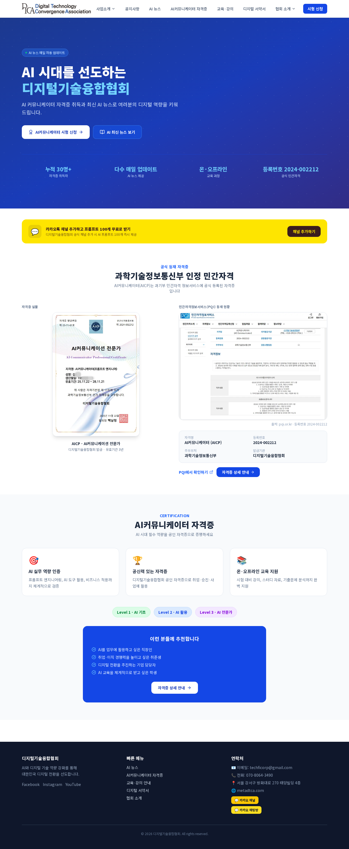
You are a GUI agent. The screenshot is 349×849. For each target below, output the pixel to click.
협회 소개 (283, 8)
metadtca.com (250, 790)
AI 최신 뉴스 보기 (121, 132)
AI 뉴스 (155, 8)
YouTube (73, 784)
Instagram (52, 784)
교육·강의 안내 (139, 782)
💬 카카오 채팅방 (246, 810)
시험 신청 (315, 8)
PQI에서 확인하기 (193, 472)
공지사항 (132, 8)
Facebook (31, 784)
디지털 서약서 (254, 8)
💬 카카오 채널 (244, 800)
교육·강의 (225, 8)
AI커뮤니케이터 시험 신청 (56, 132)
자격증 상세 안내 (235, 472)
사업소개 (103, 8)
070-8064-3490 (259, 775)
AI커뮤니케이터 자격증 (189, 8)
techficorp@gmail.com (271, 767)
